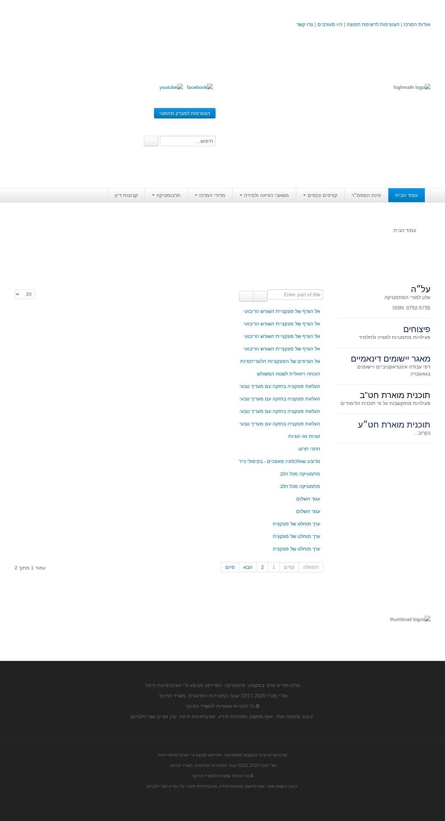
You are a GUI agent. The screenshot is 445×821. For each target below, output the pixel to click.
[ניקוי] (246, 296)
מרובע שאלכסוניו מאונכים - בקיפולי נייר (279, 461)
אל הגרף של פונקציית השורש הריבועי (282, 311)
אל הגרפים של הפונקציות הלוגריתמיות (280, 361)
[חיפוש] (260, 296)
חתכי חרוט (309, 448)
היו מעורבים (329, 24)
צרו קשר (305, 24)
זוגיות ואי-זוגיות (304, 436)
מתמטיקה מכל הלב (300, 473)
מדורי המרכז (212, 195)
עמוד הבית (406, 195)
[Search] (151, 141)
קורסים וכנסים (322, 195)
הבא (247, 567)
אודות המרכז (417, 24)
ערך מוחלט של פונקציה (296, 523)
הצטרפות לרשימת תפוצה (372, 24)
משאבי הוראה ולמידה (266, 195)
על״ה (420, 289)
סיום (230, 567)
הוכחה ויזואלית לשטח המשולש (288, 373)
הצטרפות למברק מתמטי (184, 113)
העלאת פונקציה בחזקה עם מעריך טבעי (280, 386)
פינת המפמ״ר (366, 195)
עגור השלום (308, 498)
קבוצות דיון (126, 195)
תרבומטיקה (168, 195)
